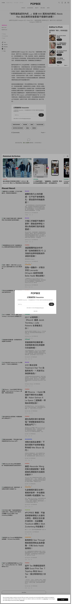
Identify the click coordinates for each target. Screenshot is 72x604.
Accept (62, 599)
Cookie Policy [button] (45, 598)
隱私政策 (42, 307)
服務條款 (38, 307)
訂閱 (51, 304)
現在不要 (35, 311)
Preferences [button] (22, 600)
